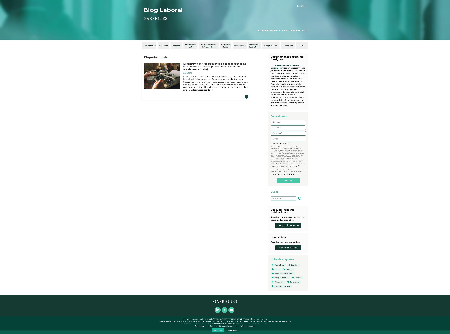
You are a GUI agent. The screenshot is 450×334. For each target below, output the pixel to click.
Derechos (163, 46)
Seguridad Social (226, 46)
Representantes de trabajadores (208, 46)
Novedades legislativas (254, 46)
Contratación (150, 46)
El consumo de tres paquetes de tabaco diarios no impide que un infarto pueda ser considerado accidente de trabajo (214, 66)
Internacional (240, 46)
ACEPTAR (218, 330)
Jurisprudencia (270, 46)
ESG (301, 46)
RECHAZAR (232, 330)
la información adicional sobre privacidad (285, 165)
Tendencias (287, 46)
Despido (176, 46)
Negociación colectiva (190, 46)
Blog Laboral (163, 10)
